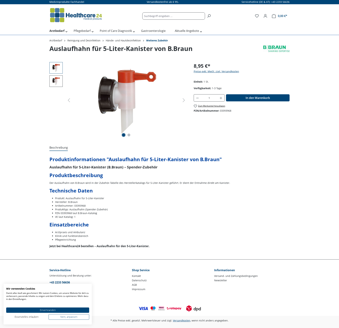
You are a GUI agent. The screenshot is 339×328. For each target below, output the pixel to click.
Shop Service (141, 270)
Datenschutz (139, 280)
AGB (134, 284)
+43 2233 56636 (59, 282)
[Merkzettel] (257, 15)
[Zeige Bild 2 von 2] (128, 135)
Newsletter (220, 280)
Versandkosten (181, 320)
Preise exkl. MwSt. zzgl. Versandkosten (216, 71)
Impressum (138, 289)
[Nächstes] (183, 100)
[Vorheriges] (69, 100)
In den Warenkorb (258, 98)
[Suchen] (209, 16)
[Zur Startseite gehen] (75, 15)
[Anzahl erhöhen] (221, 98)
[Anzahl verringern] (197, 98)
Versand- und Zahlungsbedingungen (236, 276)
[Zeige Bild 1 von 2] (123, 135)
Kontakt (136, 276)
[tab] (58, 148)
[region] (118, 100)
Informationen (224, 270)
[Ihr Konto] (265, 15)
